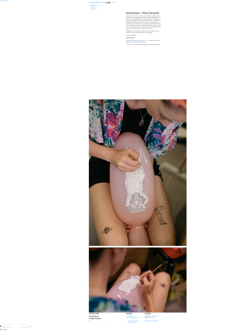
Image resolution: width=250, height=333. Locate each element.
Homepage (91, 2)
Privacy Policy (132, 322)
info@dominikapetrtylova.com (140, 40)
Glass (95, 2)
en (114, 2)
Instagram (147, 321)
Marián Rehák (151, 317)
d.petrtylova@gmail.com (132, 317)
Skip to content (4, 0)
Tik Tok (152, 321)
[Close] (0, 328)
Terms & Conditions (133, 321)
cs (113, 2)
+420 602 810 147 (130, 316)
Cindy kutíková (154, 316)
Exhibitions (99, 2)
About (103, 2)
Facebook (156, 321)
